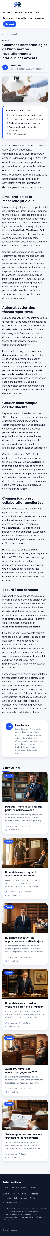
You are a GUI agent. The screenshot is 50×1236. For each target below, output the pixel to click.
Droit (37, 12)
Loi (31, 18)
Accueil (6, 12)
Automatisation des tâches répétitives (26, 119)
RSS (21, 1202)
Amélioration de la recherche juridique (25, 115)
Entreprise (8, 18)
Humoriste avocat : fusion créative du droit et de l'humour (24, 1005)
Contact (10, 24)
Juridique (17, 12)
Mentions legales (10, 1202)
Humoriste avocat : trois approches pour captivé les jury (24, 939)
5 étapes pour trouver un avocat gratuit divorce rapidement (24, 1136)
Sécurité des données (18, 134)
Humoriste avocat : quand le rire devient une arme (20, 873)
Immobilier (21, 18)
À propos (39, 18)
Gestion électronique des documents (25, 123)
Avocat (28, 12)
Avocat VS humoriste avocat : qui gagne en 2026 (21, 1070)
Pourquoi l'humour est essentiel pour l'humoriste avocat (24, 808)
